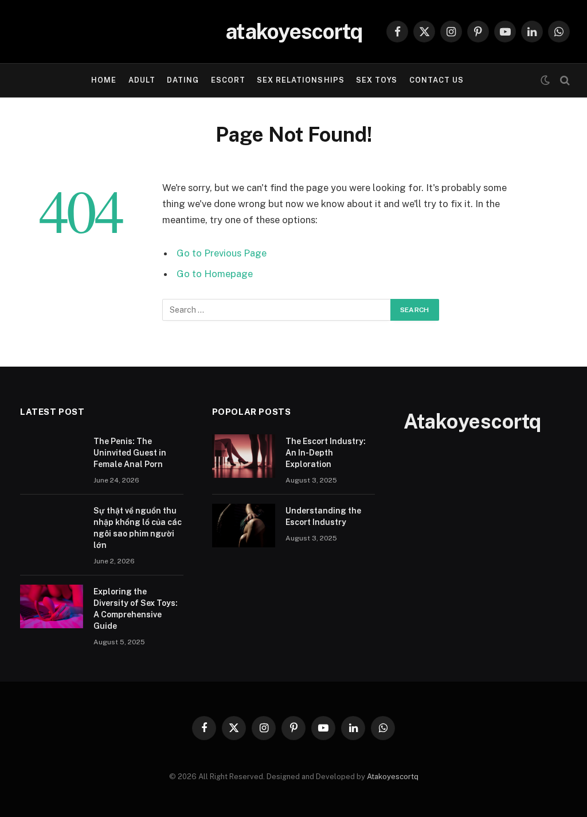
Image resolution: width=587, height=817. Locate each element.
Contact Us (436, 80)
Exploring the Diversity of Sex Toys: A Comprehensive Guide (135, 609)
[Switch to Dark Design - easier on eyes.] (545, 80)
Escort (228, 80)
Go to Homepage (215, 273)
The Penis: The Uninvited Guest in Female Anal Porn (129, 453)
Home (103, 80)
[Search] (564, 81)
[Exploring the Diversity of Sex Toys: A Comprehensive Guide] (51, 606)
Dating (183, 80)
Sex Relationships (300, 80)
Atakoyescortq (392, 776)
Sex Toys (376, 80)
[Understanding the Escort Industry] (243, 525)
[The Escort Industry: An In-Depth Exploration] (243, 456)
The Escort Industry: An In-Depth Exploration (325, 453)
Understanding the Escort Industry (323, 516)
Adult (141, 80)
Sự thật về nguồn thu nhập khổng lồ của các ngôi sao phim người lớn (137, 528)
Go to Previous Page (222, 253)
